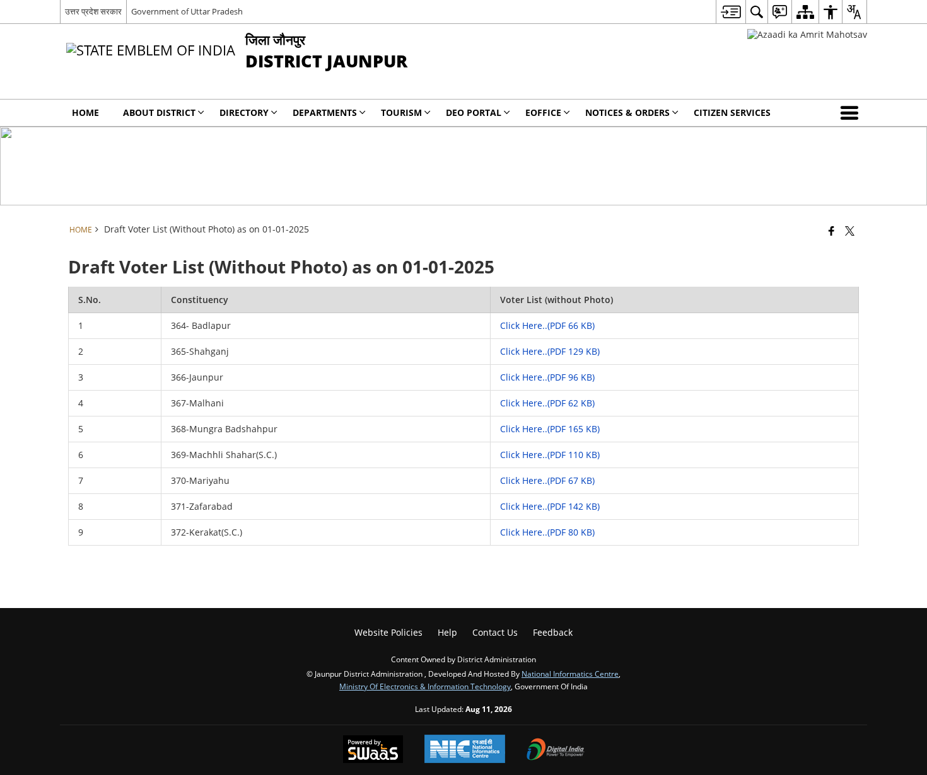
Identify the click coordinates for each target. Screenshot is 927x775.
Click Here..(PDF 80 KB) (547, 532)
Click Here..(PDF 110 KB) (550, 455)
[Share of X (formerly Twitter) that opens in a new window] (850, 231)
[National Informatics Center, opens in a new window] (465, 750)
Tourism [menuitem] (401, 112)
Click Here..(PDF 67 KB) (547, 480)
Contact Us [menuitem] (495, 632)
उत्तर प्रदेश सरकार (93, 11)
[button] (852, 113)
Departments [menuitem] (325, 112)
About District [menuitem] (159, 112)
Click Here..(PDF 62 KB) (547, 403)
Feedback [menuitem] (553, 632)
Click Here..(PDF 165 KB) (550, 429)
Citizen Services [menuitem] (732, 112)
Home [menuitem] (85, 112)
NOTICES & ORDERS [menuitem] (627, 112)
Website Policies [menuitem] (388, 632)
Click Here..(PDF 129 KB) (550, 351)
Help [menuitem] (447, 632)
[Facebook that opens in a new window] (831, 231)
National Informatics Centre (570, 674)
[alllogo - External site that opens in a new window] (807, 34)
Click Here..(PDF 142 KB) (550, 506)
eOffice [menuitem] (543, 112)
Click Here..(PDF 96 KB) (547, 377)
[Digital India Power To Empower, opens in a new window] (555, 750)
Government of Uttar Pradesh (187, 11)
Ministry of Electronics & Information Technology (425, 686)
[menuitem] (730, 11)
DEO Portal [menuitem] (473, 112)
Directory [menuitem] (244, 112)
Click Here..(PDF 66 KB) (547, 325)
